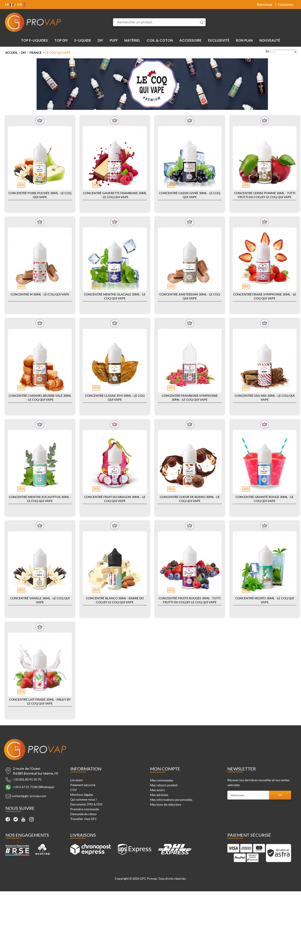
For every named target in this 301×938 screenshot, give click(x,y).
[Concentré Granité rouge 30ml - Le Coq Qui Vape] (265, 462)
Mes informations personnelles (171, 799)
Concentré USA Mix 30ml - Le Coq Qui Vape (265, 397)
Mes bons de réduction (165, 804)
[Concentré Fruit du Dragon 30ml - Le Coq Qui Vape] (115, 462)
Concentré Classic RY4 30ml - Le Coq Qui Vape (115, 397)
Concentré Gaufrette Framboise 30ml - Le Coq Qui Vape (115, 195)
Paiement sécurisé (82, 785)
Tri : (268, 51)
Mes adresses (159, 795)
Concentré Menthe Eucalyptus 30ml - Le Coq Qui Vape (40, 499)
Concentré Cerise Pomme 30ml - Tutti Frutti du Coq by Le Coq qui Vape (264, 195)
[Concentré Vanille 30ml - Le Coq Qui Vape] (40, 563)
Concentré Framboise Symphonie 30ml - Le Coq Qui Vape (190, 397)
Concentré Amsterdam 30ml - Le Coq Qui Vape (189, 296)
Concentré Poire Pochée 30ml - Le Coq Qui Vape (39, 195)
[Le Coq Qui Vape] (40, 120)
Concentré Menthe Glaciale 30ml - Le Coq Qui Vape (114, 296)
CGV (73, 790)
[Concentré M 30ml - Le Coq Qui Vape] (40, 259)
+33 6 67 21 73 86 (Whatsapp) (33, 787)
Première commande (84, 809)
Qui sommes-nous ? (83, 799)
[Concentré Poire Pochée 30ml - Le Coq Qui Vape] (40, 158)
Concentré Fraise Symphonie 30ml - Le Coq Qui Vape (264, 296)
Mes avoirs (157, 790)
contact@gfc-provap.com (29, 796)
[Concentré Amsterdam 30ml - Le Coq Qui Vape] (190, 259)
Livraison (76, 780)
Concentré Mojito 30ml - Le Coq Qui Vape (264, 600)
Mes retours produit (164, 785)
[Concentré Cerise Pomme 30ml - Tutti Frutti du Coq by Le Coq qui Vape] (265, 158)
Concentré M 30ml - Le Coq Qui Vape (40, 294)
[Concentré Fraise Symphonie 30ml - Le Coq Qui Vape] (265, 259)
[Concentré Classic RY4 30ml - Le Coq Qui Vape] (115, 361)
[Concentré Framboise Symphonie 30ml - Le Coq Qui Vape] (190, 361)
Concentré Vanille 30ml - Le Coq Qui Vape (40, 600)
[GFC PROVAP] (33, 22)
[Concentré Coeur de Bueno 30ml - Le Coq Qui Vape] (190, 462)
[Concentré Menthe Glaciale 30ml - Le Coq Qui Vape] (115, 259)
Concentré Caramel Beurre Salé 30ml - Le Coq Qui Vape (40, 397)
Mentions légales (81, 794)
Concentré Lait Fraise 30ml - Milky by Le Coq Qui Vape (40, 701)
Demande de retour (83, 814)
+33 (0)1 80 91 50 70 (27, 779)
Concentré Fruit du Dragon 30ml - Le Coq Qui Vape (114, 499)
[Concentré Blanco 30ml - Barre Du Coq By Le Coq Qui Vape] (115, 563)
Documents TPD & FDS (86, 804)
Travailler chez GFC (83, 819)
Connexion (285, 4)
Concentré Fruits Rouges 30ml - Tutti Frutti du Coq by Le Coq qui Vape (190, 600)
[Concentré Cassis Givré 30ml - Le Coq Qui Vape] (190, 158)
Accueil (11, 52)
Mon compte (165, 768)
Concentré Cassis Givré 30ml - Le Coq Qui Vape (189, 195)
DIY (23, 52)
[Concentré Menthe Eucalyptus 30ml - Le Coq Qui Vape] (40, 462)
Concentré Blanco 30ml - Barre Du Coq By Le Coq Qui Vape (115, 600)
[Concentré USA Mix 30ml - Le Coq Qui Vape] (265, 361)
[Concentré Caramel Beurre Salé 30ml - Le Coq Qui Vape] (40, 361)
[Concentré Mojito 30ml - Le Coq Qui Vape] (265, 563)
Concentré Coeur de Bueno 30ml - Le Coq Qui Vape (190, 499)
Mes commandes (161, 780)
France (36, 52)
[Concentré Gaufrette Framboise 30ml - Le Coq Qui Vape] (115, 158)
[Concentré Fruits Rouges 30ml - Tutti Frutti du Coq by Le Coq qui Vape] (190, 563)
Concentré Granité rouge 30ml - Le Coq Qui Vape (265, 499)
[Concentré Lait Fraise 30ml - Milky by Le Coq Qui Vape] (40, 664)
